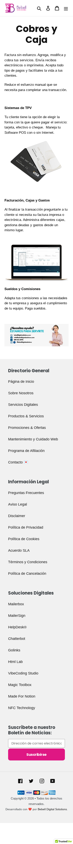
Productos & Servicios (26, 416)
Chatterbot (16, 639)
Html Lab (15, 662)
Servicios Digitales (23, 405)
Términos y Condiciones (27, 562)
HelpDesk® (17, 627)
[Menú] (65, 8)
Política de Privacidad (25, 527)
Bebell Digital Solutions (52, 809)
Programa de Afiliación (26, 451)
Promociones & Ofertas (27, 428)
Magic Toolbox (19, 685)
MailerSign (16, 616)
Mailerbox (16, 604)
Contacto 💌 (18, 462)
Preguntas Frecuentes (26, 493)
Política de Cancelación (27, 574)
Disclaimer (16, 516)
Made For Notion (21, 696)
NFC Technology (21, 708)
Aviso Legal (17, 504)
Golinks (14, 650)
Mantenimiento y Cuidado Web (33, 439)
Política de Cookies (23, 539)
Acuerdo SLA (19, 550)
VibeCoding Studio (23, 673)
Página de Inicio (21, 382)
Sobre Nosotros (20, 393)
